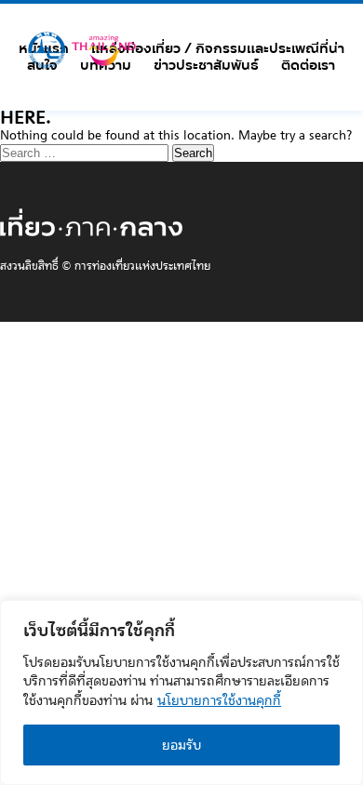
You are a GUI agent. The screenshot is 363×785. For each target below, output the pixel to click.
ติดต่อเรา (308, 65)
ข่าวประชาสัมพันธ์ (206, 65)
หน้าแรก (44, 48)
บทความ (105, 65)
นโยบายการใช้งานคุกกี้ (219, 700)
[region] (181, 692)
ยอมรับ (181, 745)
